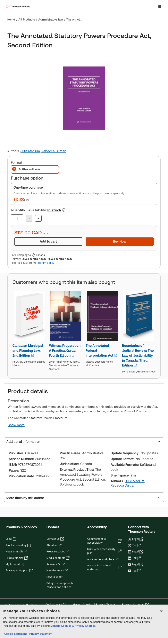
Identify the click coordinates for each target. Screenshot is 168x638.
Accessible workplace (100, 559)
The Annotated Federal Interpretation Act (99, 350)
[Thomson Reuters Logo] (18, 6)
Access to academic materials (99, 567)
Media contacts (56, 558)
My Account (13, 564)
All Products (26, 19)
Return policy (46, 263)
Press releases (56, 551)
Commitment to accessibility (96, 541)
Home (11, 19)
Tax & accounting (16, 545)
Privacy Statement (40, 633)
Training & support (17, 570)
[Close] (161, 611)
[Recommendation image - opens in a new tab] (29, 317)
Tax (134, 545)
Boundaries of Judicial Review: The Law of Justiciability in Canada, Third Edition (138, 355)
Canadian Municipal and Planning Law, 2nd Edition (27, 350)
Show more (16, 425)
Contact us (53, 539)
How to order (55, 577)
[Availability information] (63, 210)
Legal (9, 539)
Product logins (15, 558)
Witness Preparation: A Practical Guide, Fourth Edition (65, 350)
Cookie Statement (15, 633)
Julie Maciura (134, 481)
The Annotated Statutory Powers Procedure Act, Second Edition (74, 19)
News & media (14, 551)
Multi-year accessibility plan (101, 551)
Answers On (54, 564)
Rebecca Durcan (53, 151)
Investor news (55, 570)
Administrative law (50, 19)
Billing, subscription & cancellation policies (60, 585)
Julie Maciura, (30, 151)
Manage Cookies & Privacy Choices (72, 625)
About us (52, 545)
